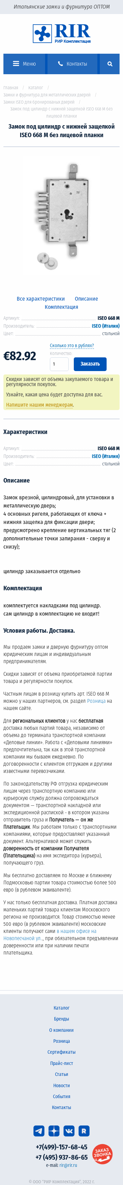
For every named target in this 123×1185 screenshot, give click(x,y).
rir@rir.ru (68, 1165)
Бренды (61, 1019)
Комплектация (61, 307)
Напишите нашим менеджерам (39, 405)
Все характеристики (41, 298)
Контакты (61, 1107)
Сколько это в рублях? (72, 345)
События (61, 1097)
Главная (10, 87)
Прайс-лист (61, 1063)
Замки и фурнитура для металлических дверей (47, 94)
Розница (96, 701)
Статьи (61, 1074)
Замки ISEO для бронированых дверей (38, 102)
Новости (61, 1086)
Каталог (35, 87)
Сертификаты (61, 1052)
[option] (61, 217)
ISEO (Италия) (106, 326)
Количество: (61, 353)
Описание (86, 298)
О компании (61, 1030)
